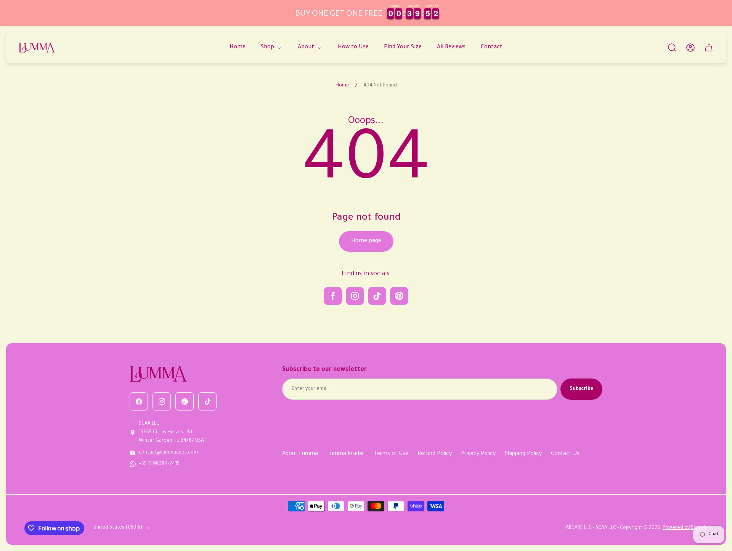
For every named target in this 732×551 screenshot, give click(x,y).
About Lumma (300, 454)
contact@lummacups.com (168, 452)
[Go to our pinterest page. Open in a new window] (399, 296)
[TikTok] (207, 401)
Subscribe (581, 389)
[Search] (672, 47)
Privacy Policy (478, 454)
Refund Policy (434, 454)
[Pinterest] (184, 401)
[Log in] (690, 47)
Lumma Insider (345, 454)
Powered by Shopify (685, 528)
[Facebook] (139, 401)
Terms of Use (391, 454)
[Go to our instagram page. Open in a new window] (355, 296)
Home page (366, 241)
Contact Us (565, 454)
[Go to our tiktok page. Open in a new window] (377, 296)
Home (342, 85)
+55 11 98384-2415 (159, 464)
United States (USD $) (117, 527)
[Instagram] (161, 401)
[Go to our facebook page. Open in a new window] (333, 296)
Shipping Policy (523, 454)
